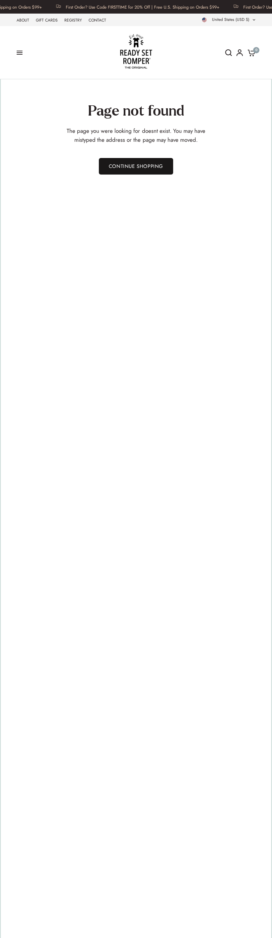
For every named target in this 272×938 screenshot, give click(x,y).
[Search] (228, 52)
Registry (73, 20)
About (23, 20)
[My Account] (239, 52)
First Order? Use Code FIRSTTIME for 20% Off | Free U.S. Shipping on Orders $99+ (134, 7)
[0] (250, 52)
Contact (97, 20)
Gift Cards (47, 20)
